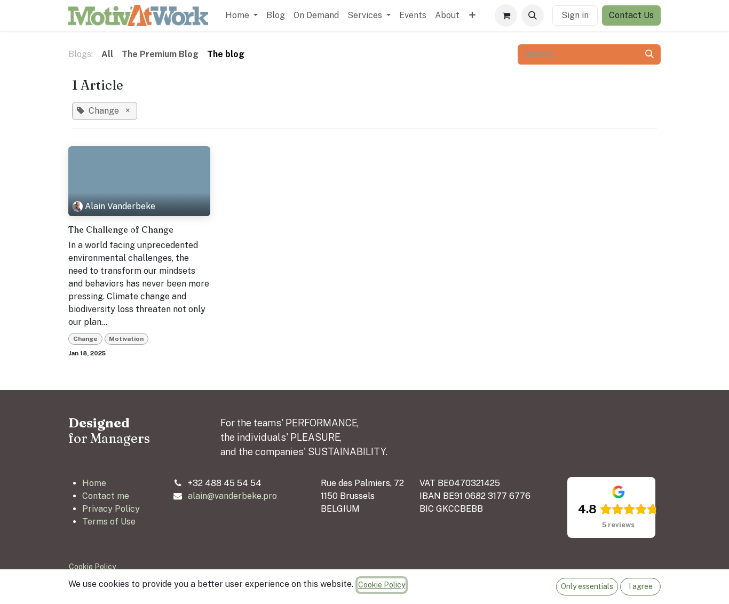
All (107, 54)
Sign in (575, 15)
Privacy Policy (111, 509)
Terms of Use (109, 521)
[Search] (649, 54)
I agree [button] (641, 586)
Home (94, 483)
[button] (532, 15)
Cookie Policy (92, 566)
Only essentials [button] (587, 586)
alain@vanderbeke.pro (232, 496)
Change (85, 339)
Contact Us (631, 15)
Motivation (126, 339)
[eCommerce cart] (506, 15)
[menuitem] (241, 15)
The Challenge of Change (120, 230)
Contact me (105, 496)
